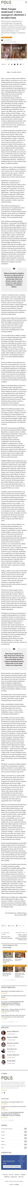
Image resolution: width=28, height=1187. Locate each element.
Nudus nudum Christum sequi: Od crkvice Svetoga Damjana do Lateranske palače (13, 1016)
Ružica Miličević (13, 1031)
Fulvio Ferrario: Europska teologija (6, 937)
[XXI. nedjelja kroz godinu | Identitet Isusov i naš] (8, 968)
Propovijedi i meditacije (7, 37)
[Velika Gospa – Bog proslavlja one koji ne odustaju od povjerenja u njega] (20, 968)
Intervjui (21, 1177)
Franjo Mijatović (13, 1055)
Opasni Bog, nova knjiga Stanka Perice (12, 991)
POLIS (17, 1184)
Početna (5, 1174)
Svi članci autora (11, 1034)
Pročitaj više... (4, 1090)
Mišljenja (3, 1144)
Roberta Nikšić (12, 1037)
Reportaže (14, 1177)
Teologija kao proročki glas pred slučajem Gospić (13, 996)
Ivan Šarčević (12, 1049)
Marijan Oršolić (13, 1043)
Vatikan (3, 1141)
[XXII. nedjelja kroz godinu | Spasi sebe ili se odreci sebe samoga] (8, 954)
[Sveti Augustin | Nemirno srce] (20, 954)
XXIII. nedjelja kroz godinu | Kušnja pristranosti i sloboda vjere (21, 937)
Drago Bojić (11, 1061)
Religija (3, 1132)
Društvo (3, 1135)
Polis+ (2, 1148)
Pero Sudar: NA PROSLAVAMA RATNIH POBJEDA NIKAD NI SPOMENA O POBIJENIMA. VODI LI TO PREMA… (12, 1003)
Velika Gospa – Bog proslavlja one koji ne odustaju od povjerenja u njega (13, 1010)
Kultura (3, 1138)
